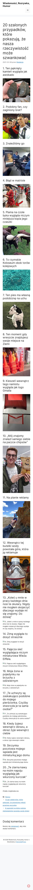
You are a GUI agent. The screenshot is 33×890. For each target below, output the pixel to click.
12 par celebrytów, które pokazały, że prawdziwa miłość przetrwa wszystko (14, 802)
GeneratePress (21, 842)
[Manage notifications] (28, 885)
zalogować (15, 826)
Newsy (7, 797)
